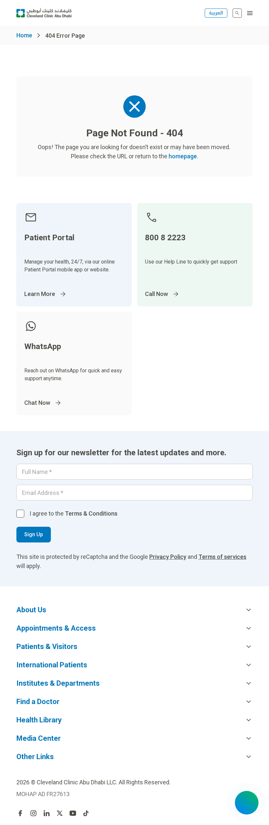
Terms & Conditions (91, 513)
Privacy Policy (167, 556)
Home (24, 35)
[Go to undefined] (20, 813)
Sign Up (33, 534)
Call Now (156, 293)
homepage (183, 156)
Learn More (39, 293)
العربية (216, 13)
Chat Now (37, 402)
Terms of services (222, 556)
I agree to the (73, 513)
